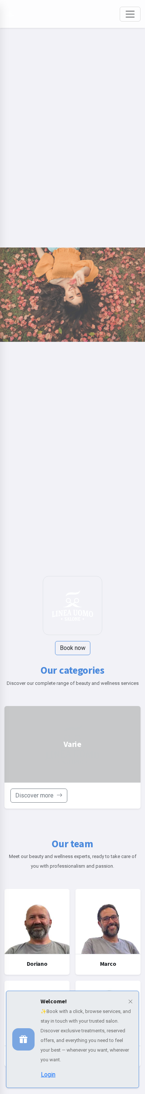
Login (48, 1074)
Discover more (35, 795)
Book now (73, 647)
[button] (130, 1002)
